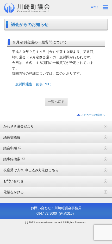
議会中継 (10, 148)
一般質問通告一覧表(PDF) (31, 84)
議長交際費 (11, 137)
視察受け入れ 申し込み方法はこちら (31, 170)
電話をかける (13, 192)
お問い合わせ (13, 181)
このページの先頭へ (93, 114)
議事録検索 (11, 159)
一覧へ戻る (56, 102)
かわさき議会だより (18, 126)
